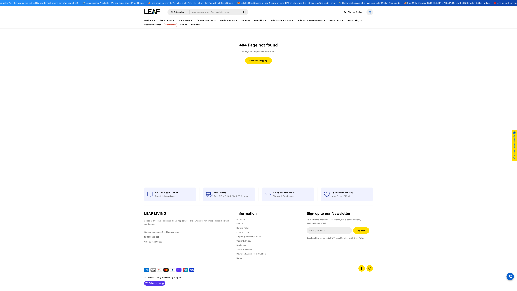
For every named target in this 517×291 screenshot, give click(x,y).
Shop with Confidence (283, 196)
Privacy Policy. (358, 238)
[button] (514, 145)
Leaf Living (156, 277)
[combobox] (207, 12)
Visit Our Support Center (166, 192)
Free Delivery (220, 192)
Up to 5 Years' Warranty (342, 192)
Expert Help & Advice (164, 196)
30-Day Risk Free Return (284, 192)
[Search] (244, 12)
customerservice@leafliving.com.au (162, 232)
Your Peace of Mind (341, 196)
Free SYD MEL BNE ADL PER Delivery (231, 196)
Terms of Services (340, 238)
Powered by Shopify (171, 277)
